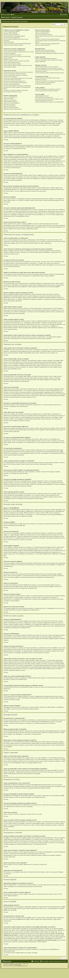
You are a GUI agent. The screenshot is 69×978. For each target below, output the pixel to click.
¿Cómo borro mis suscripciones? (43, 84)
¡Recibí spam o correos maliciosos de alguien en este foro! (49, 53)
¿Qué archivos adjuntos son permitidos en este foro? (48, 89)
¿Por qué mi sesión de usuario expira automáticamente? (17, 43)
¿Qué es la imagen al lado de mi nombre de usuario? (16, 61)
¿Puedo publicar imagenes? (10, 101)
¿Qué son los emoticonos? (10, 100)
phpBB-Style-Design (22, 965)
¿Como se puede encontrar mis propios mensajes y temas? (49, 72)
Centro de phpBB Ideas (18, 919)
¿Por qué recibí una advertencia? (12, 84)
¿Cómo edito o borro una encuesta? (12, 79)
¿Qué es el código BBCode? (10, 97)
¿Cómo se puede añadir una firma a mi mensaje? (16, 75)
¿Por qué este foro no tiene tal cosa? (44, 97)
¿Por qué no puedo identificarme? (12, 37)
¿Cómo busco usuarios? (41, 71)
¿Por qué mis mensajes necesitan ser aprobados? (16, 90)
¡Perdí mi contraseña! (9, 42)
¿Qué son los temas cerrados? (11, 107)
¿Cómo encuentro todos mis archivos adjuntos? (46, 90)
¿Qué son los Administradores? (42, 31)
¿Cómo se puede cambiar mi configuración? (14, 50)
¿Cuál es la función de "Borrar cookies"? (13, 45)
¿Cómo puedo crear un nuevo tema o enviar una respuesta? (18, 72)
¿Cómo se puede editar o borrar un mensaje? (15, 73)
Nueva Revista (23, 21)
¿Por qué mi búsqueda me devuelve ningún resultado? (48, 68)
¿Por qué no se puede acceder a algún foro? (14, 81)
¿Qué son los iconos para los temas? (13, 109)
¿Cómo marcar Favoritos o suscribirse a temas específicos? (49, 81)
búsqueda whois (8, 932)
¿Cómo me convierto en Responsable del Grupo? (47, 39)
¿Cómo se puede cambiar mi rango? (12, 64)
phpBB (57, 286)
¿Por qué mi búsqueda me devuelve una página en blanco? (49, 69)
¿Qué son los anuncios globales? (12, 103)
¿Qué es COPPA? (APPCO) (10, 33)
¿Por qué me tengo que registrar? (12, 31)
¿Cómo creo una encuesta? (10, 76)
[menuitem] (13, 14)
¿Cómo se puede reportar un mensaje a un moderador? (17, 85)
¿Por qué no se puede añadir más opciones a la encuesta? (18, 78)
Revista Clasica (6, 21)
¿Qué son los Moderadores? (42, 33)
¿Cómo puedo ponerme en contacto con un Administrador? (49, 102)
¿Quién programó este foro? (42, 96)
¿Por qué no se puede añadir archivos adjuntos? (15, 82)
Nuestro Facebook (15, 21)
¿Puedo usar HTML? (9, 98)
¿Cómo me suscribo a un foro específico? (45, 82)
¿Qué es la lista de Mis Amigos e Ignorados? (46, 58)
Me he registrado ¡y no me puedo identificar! (14, 36)
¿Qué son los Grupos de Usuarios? (43, 34)
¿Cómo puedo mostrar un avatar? (12, 62)
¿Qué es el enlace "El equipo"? (42, 45)
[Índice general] (34, 7)
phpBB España (18, 964)
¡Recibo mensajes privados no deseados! (45, 51)
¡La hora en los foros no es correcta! (12, 55)
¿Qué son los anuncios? (9, 104)
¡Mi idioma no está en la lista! (11, 59)
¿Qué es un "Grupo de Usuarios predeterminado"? (47, 43)
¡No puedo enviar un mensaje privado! (44, 50)
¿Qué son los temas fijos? (10, 106)
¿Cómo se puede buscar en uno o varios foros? (46, 66)
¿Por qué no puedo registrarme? (11, 34)
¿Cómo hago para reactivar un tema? (13, 91)
